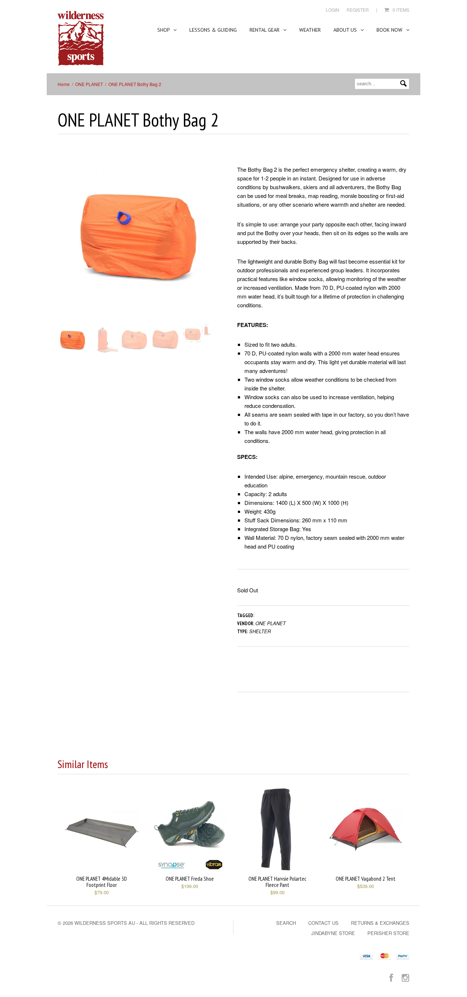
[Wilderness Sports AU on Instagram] (405, 977)
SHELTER (260, 631)
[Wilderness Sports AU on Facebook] (391, 977)
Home (64, 84)
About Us (345, 30)
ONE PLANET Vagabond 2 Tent (365, 878)
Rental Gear (265, 30)
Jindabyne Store (333, 933)
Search (286, 922)
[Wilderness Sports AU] (81, 38)
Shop (164, 30)
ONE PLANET (89, 84)
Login (332, 10)
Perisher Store (388, 933)
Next (211, 241)
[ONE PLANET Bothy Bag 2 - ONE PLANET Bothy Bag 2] (137, 234)
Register (358, 10)
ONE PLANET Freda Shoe (190, 878)
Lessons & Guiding (213, 30)
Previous (63, 241)
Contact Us (323, 922)
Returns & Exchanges (380, 922)
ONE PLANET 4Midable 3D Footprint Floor (101, 881)
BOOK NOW (390, 30)
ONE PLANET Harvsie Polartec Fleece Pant (277, 881)
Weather (310, 30)
